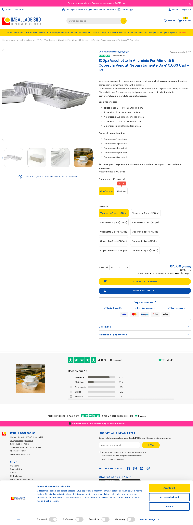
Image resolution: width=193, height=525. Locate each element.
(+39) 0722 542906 (14, 9)
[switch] (79, 519)
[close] (189, 3)
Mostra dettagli (147, 519)
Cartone (121, 191)
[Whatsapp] (148, 468)
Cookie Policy (51, 501)
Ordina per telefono (144, 290)
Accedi (175, 9)
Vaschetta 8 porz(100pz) (113, 231)
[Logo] (32, 21)
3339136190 (35, 447)
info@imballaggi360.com (21, 440)
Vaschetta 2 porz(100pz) (145, 213)
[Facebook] (128, 468)
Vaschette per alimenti (22, 40)
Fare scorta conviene (78, 3)
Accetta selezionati (169, 497)
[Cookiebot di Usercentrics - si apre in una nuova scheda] (18, 519)
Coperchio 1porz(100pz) (145, 231)
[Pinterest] (141, 468)
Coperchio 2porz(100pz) (113, 241)
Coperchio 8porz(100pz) (145, 250)
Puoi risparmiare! (68, 176)
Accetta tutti (169, 488)
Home (5, 40)
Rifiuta (169, 506)
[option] (48, 95)
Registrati (186, 9)
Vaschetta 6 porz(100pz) (145, 222)
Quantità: (104, 267)
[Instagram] (135, 468)
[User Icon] (170, 10)
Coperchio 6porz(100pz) (113, 250)
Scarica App (127, 9)
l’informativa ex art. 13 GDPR (120, 452)
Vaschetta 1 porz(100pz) (113, 213)
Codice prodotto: (108, 51)
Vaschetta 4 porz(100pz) (113, 222)
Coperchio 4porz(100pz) (145, 241)
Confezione (106, 191)
